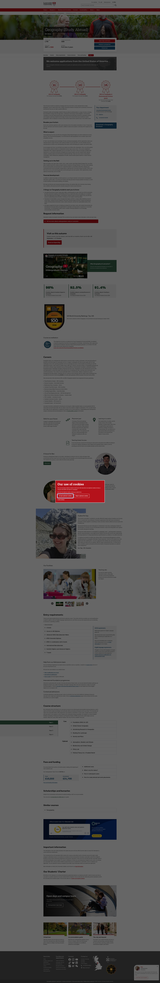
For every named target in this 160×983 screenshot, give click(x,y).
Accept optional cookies (65, 495)
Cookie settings (61, 499)
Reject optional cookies (82, 495)
